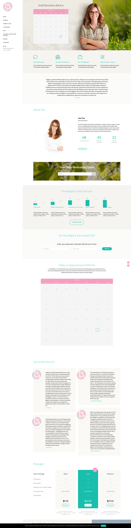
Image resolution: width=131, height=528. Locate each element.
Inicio (4, 16)
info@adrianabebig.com (8, 48)
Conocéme (6, 42)
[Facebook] (128, 262)
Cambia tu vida (7, 23)
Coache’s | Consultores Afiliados (9, 34)
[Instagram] (128, 265)
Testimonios (6, 27)
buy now (65, 505)
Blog (4, 30)
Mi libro (5, 39)
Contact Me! (77, 222)
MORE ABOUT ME (82, 148)
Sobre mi (5, 20)
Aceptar (103, 525)
